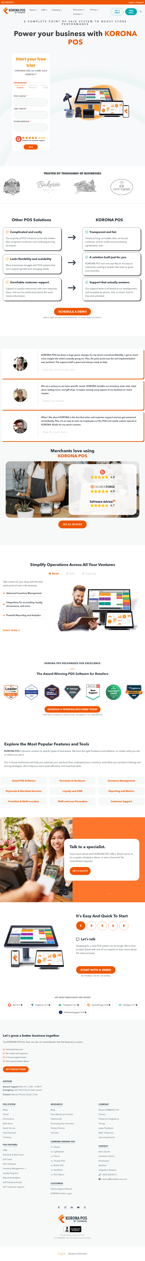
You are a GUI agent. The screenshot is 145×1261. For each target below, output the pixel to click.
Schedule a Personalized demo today (72, 709)
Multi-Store (8, 1123)
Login (131, 2)
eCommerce (8, 1119)
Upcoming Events (107, 1137)
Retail (32, 10)
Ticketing (56, 10)
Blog (53, 1110)
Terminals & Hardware (72, 780)
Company (104, 1104)
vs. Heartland (56, 1170)
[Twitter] (84, 1207)
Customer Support (121, 801)
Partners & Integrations (109, 1119)
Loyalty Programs (10, 1173)
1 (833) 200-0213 (109, 1174)
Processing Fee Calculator (62, 1123)
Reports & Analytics (11, 1177)
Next (31, 147)
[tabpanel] (31, 122)
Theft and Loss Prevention (72, 801)
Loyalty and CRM (72, 791)
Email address (21, 121)
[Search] (140, 11)
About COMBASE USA (109, 1110)
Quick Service (9, 1128)
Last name (19, 108)
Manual (14, 1094)
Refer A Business (106, 1132)
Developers (104, 1161)
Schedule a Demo (72, 311)
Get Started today (16, 1069)
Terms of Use (78, 1235)
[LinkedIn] (71, 1207)
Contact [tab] (20, 86)
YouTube (55, 1132)
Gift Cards (7, 1159)
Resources (78, 9)
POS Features (10, 1144)
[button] (80, 925)
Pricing (93, 9)
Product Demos (58, 1128)
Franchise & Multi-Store (13, 1154)
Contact (77, 14)
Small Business (9, 1132)
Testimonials (56, 1119)
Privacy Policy (66, 1235)
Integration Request (107, 1170)
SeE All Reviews (72, 524)
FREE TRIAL (131, 11)
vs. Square (55, 1147)
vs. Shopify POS (58, 1161)
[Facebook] (58, 1207)
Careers (102, 1114)
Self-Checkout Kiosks (12, 1182)
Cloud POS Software (24, 780)
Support (140, 2)
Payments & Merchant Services (23, 791)
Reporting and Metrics (121, 791)
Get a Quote (104, 1151)
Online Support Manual (61, 1189)
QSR (43, 10)
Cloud (5, 1114)
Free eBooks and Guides (62, 1114)
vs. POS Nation (57, 1174)
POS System (9, 1104)
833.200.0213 (7, 2)
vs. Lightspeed (57, 1151)
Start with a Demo (95, 970)
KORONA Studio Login (61, 1193)
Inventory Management (121, 780)
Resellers (103, 1165)
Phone (22, 1094)
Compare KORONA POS (63, 1141)
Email (29, 1094)
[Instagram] (65, 1207)
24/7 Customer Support (13, 1187)
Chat (35, 1094)
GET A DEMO (117, 11)
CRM (5, 1150)
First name (20, 96)
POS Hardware (9, 1164)
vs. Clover (55, 1156)
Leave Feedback (106, 1128)
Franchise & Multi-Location (23, 801)
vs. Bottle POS (57, 1165)
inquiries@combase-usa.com (114, 1179)
